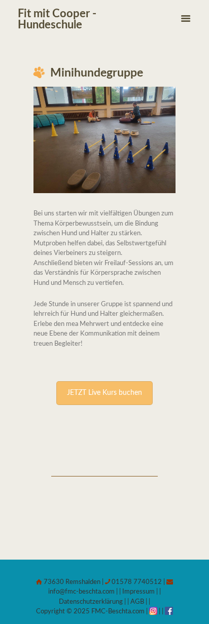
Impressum (138, 592)
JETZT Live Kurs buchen (104, 392)
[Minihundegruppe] (104, 140)
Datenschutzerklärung (91, 602)
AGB (137, 602)
